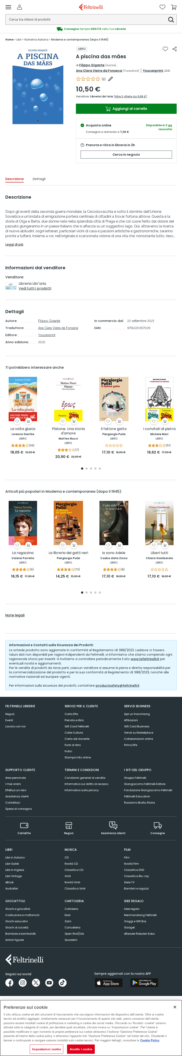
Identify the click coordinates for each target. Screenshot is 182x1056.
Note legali (15, 615)
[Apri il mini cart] (174, 7)
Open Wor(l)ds (74, 934)
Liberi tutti (159, 553)
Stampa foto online (78, 757)
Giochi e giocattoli (17, 909)
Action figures (14, 940)
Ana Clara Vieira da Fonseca (99, 70)
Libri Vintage (13, 876)
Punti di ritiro (73, 745)
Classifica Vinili (75, 888)
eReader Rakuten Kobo (139, 934)
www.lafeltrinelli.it (145, 659)
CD (67, 857)
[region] (91, 1028)
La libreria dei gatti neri (68, 553)
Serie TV (129, 882)
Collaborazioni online (138, 739)
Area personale (15, 778)
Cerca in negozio (126, 154)
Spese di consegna (18, 809)
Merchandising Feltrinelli (140, 915)
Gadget (129, 927)
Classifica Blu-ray (136, 876)
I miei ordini (13, 784)
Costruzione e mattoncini (22, 915)
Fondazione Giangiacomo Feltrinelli (148, 790)
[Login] (20, 7)
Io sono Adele (113, 553)
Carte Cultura (74, 732)
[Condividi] (174, 49)
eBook (9, 882)
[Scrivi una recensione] (110, 78)
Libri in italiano (15, 857)
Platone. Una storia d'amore (68, 431)
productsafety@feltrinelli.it (117, 685)
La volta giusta (22, 429)
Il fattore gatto (114, 429)
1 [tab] (38, 121)
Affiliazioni (131, 720)
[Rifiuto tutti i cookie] (175, 1007)
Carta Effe (71, 714)
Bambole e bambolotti (20, 934)
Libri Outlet (12, 864)
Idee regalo (131, 909)
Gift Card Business (136, 726)
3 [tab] (91, 469)
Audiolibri (11, 888)
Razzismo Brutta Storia (139, 802)
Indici (68, 751)
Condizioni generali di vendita (85, 778)
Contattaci (12, 802)
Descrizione (14, 179)
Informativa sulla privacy (82, 790)
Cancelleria (72, 927)
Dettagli (39, 179)
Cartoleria (71, 909)
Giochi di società (16, 927)
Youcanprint (153, 70)
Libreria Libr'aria (101, 96)
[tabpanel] (38, 85)
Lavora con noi (15, 726)
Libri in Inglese (14, 870)
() (104, 79)
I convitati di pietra (159, 429)
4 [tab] (95, 469)
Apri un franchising (137, 714)
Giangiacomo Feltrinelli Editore (144, 784)
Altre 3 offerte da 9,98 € (130, 96)
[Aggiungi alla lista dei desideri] (165, 49)
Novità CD (71, 864)
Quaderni (71, 940)
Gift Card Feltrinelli (77, 726)
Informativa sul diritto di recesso (86, 784)
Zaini (68, 921)
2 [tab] (86, 469)
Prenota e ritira (74, 720)
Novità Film (131, 864)
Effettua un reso (15, 790)
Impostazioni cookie (46, 1049)
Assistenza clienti (17, 796)
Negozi (9, 714)
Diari (68, 915)
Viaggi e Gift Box (135, 921)
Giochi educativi (16, 921)
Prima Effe (130, 745)
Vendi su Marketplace (138, 732)
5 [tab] (100, 469)
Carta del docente (77, 739)
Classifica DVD (134, 870)
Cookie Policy (149, 1040)
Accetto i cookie (81, 1049)
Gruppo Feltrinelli (135, 778)
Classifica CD (74, 870)
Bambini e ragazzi (136, 888)
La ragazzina (23, 553)
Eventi (9, 720)
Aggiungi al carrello (129, 108)
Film (127, 857)
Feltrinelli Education (137, 796)
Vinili (68, 876)
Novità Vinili (72, 882)
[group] (91, 29)
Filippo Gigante (92, 65)
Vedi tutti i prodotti (35, 288)
